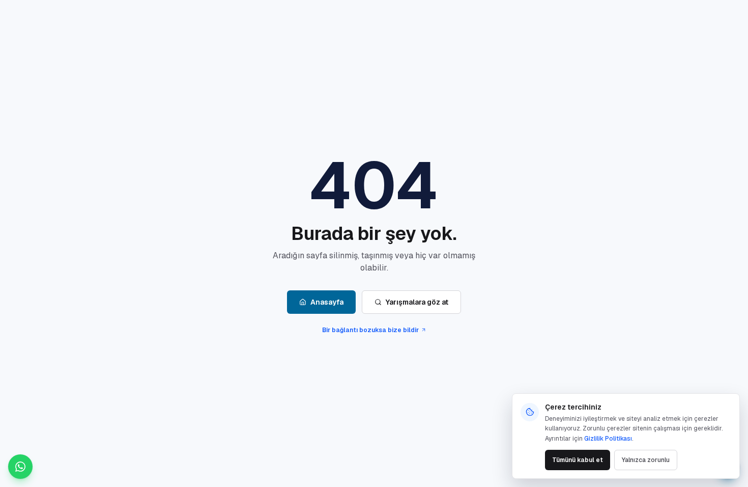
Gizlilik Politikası (608, 439)
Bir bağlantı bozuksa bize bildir (370, 330)
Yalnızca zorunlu (646, 460)
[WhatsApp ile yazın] (20, 466)
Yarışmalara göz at (417, 302)
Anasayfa (326, 302)
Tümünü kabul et (577, 460)
